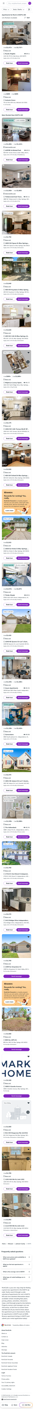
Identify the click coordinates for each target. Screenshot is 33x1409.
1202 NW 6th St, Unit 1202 (14, 1179)
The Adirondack (10, 827)
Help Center (5, 1340)
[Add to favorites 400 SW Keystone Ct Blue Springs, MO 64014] (28, 259)
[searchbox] (19, 3)
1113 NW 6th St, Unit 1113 (14, 1226)
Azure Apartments (11, 688)
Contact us (4, 1336)
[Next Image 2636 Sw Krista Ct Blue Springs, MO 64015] (28, 528)
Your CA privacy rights (7, 1382)
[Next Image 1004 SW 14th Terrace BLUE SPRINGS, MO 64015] (28, 408)
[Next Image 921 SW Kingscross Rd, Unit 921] (28, 1112)
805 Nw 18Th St (11, 1040)
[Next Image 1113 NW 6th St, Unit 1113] (28, 1205)
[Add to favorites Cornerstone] (28, 704)
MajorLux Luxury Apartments (15, 382)
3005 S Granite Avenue (13, 1086)
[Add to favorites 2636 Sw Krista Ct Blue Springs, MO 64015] (28, 518)
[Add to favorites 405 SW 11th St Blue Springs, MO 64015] (28, 306)
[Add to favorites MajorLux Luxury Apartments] (28, 352)
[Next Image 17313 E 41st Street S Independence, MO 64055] (28, 853)
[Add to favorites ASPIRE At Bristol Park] (28, 120)
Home (4, 1244)
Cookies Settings (6, 1389)
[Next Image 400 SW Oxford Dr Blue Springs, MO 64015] (28, 454)
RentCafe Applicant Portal (9, 1366)
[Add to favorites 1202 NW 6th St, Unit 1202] (28, 1149)
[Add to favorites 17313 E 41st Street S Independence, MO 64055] (28, 844)
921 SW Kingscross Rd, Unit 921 (16, 1133)
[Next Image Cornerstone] (28, 713)
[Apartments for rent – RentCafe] (6, 1325)
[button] (16, 33)
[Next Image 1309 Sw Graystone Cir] (28, 946)
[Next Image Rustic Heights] (28, 33)
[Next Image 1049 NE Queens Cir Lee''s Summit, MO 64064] (28, 621)
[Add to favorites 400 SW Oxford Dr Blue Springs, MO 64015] (28, 445)
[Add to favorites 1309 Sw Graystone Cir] (28, 936)
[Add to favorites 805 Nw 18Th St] (28, 1010)
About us (4, 1333)
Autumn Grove (10, 100)
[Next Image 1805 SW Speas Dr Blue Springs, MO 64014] (28, 222)
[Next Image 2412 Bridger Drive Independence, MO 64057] (28, 899)
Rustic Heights (10, 54)
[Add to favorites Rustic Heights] (28, 23)
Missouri (10, 1244)
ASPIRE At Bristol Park (13, 150)
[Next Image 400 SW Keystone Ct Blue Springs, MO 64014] (28, 269)
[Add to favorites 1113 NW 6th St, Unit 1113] (28, 1195)
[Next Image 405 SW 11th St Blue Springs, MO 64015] (28, 315)
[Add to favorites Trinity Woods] (28, 565)
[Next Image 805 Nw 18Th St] (28, 1019)
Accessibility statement (8, 1386)
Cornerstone (9, 734)
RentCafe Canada (6, 1356)
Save (15, 1405)
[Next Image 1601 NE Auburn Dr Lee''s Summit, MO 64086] (28, 760)
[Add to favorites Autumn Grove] (28, 70)
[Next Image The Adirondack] (28, 806)
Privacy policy (5, 1379)
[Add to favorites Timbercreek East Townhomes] (28, 166)
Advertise (4, 1346)
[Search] (29, 3)
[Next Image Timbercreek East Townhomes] (28, 176)
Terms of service (6, 1376)
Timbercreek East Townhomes (15, 197)
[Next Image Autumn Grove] (28, 79)
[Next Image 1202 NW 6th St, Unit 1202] (28, 1158)
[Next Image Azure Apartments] (28, 667)
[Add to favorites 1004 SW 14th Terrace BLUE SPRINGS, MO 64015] (28, 399)
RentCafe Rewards (7, 1359)
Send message (23, 63)
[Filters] (29, 9)
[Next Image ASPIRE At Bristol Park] (28, 129)
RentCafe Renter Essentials (9, 1363)
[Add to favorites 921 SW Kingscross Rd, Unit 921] (28, 1103)
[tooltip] (7, 50)
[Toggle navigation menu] (3, 3)
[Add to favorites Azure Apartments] (28, 658)
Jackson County (20, 1244)
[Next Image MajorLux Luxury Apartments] (28, 362)
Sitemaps (4, 1350)
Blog (2, 1343)
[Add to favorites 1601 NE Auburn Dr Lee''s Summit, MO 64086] (28, 751)
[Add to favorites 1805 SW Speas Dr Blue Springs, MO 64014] (28, 213)
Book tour (9, 63)
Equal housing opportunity (10, 1399)
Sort (28, 18)
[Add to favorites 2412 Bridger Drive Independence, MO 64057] (28, 890)
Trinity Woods (10, 595)
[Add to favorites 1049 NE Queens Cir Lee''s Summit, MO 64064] (28, 611)
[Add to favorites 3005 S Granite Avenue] (28, 1056)
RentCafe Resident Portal (9, 1369)
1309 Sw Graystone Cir (13, 967)
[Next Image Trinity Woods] (28, 574)
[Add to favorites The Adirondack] (28, 797)
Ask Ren (27, 1405)
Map (6, 1405)
